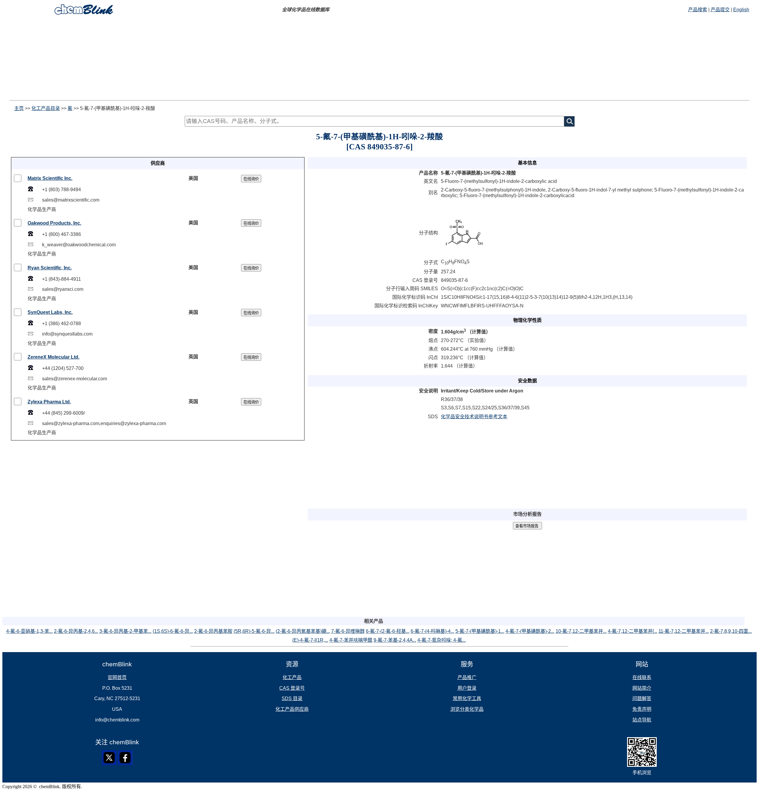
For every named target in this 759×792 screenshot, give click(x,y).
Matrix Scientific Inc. (50, 178)
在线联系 (641, 677)
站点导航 (641, 719)
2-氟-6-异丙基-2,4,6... (76, 631)
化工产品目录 (45, 108)
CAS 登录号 (292, 688)
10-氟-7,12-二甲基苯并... (581, 631)
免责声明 (641, 709)
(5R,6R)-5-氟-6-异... (254, 631)
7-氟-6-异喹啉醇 (348, 631)
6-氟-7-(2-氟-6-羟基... (387, 631)
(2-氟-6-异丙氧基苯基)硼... (303, 631)
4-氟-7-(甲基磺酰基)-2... (530, 631)
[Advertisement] (180, 58)
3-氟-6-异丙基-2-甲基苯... (125, 631)
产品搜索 (697, 9)
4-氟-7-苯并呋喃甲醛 (350, 640)
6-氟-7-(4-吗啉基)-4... (432, 631)
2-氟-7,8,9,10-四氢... (731, 631)
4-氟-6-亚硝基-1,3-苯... (29, 631)
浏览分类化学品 (467, 709)
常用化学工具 (467, 698)
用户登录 (466, 688)
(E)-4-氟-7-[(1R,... (310, 640)
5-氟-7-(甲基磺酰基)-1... (479, 631)
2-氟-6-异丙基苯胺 (213, 631)
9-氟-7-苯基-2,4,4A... (395, 640)
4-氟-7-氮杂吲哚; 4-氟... (441, 640)
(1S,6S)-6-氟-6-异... (173, 631)
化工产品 (292, 677)
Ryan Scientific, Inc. (50, 267)
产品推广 (466, 677)
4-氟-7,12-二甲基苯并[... (632, 631)
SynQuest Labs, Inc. (50, 312)
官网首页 (117, 677)
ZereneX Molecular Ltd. (53, 357)
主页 (19, 108)
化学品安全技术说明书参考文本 (474, 416)
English (741, 9)
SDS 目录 (292, 698)
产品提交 (720, 9)
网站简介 (641, 688)
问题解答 (641, 698)
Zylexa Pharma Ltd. (49, 401)
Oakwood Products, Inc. (54, 223)
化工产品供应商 (292, 709)
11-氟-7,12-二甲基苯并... (683, 631)
